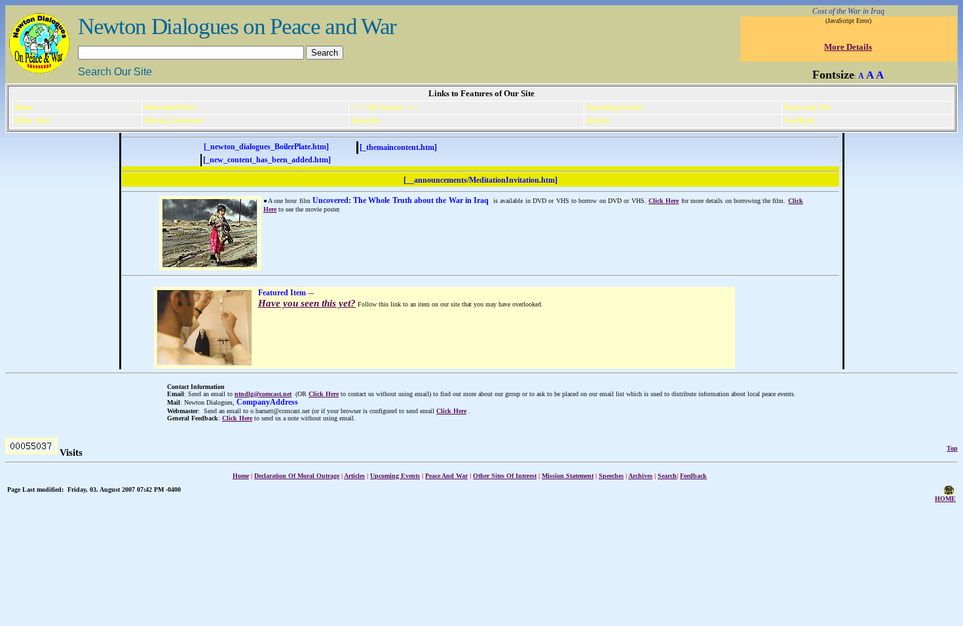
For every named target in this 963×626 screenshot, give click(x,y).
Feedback (693, 475)
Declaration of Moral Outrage (296, 475)
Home (241, 475)
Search (667, 475)
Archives (640, 475)
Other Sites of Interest (505, 475)
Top (952, 448)
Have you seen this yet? (307, 303)
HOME (945, 498)
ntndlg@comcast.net (263, 393)
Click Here (664, 200)
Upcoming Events (395, 475)
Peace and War (446, 475)
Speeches (611, 475)
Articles (354, 475)
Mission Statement (568, 475)
